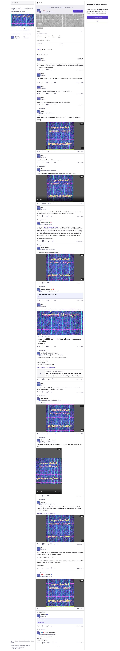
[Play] (37, 199)
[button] (60, 188)
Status (20, 641)
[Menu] (81, 31)
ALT (82, 148)
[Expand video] (79, 199)
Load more (60, 647)
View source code (20, 647)
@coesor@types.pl (41, 33)
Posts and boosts (42, 54)
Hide (81, 123)
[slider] (60, 197)
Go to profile (78, 11)
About (16, 641)
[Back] (37, 3)
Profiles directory (26, 641)
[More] (55, 70)
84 (45, 37)
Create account (97, 17)
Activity (39, 50)
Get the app (22, 645)
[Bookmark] (52, 70)
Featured (49, 50)
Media (44, 50)
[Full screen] (82, 199)
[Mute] (41, 199)
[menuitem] (60, 188)
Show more (41, 297)
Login (97, 21)
